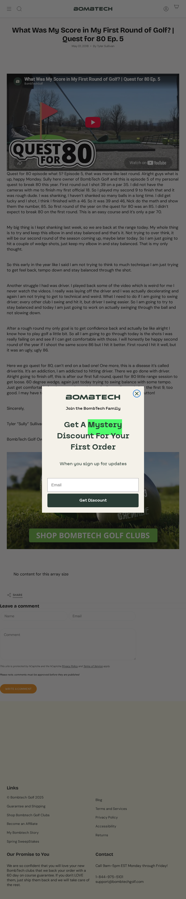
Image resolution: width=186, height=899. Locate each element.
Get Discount (93, 500)
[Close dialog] (136, 393)
